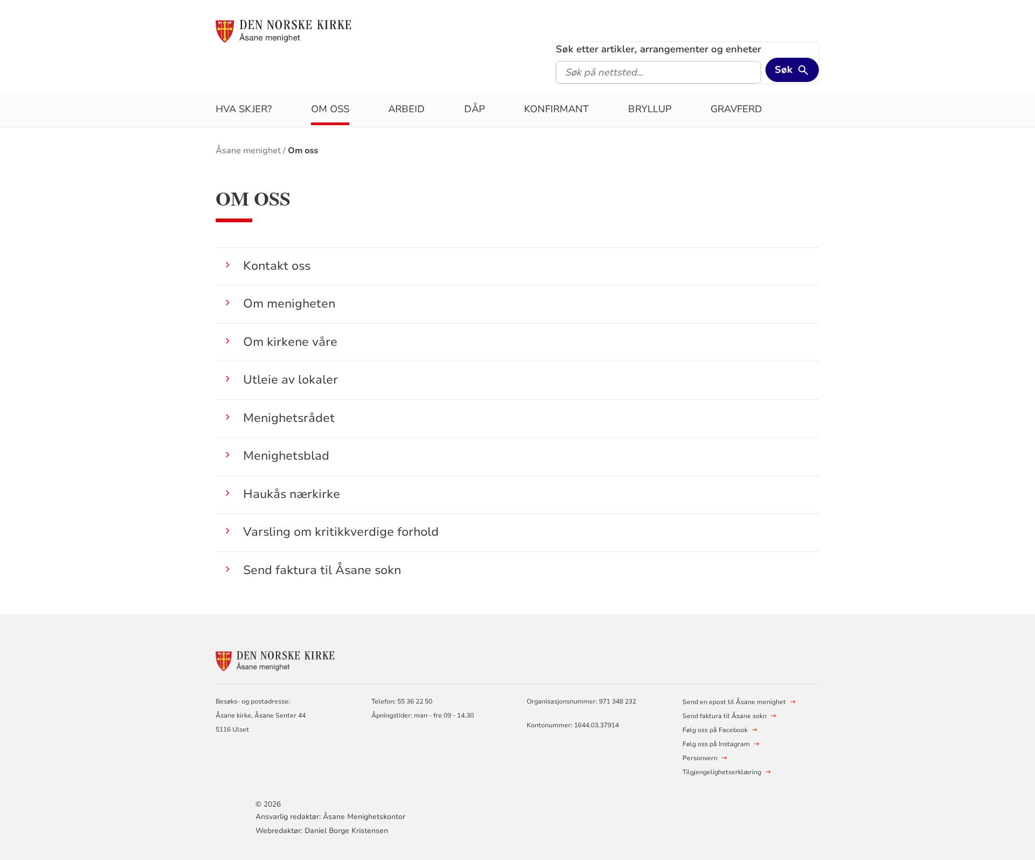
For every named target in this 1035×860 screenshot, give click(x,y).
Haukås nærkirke (291, 494)
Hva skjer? (244, 109)
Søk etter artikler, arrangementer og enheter (658, 49)
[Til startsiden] (283, 30)
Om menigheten (289, 303)
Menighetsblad (286, 455)
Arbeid (406, 109)
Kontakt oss (276, 265)
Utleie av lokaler (290, 379)
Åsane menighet (248, 150)
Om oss (330, 109)
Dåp (474, 109)
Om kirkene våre (290, 341)
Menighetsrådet (289, 417)
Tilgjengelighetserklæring (721, 772)
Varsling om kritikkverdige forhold (341, 531)
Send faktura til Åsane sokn (322, 570)
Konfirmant (556, 109)
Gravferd (736, 109)
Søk (783, 69)
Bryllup (650, 109)
